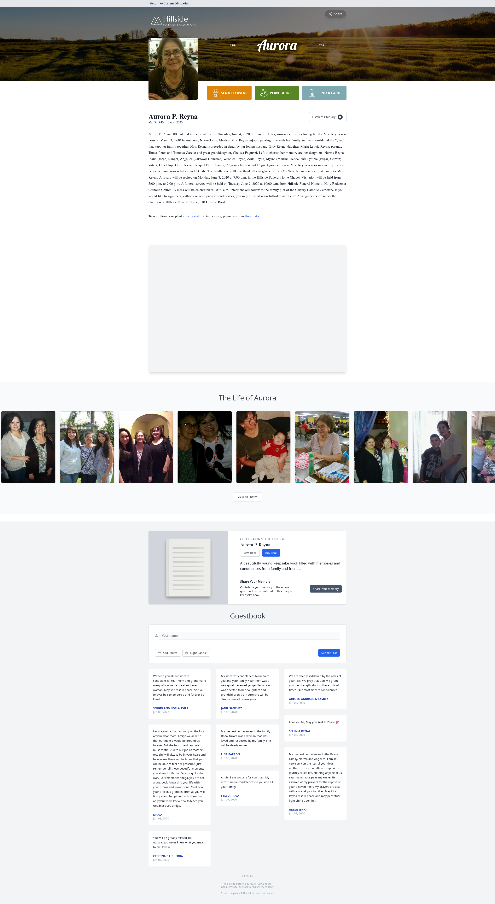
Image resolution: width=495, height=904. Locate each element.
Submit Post (329, 653)
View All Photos (247, 497)
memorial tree (195, 216)
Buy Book (271, 553)
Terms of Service (258, 887)
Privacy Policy (236, 887)
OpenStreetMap (251, 893)
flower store (253, 216)
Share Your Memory (326, 589)
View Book (249, 553)
